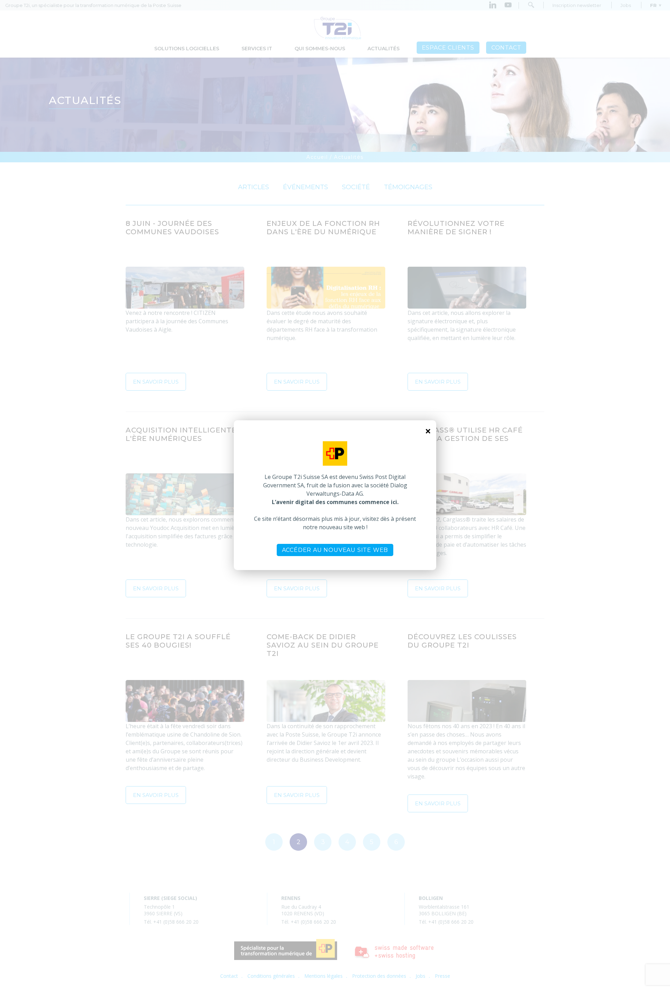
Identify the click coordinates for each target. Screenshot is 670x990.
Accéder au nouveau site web (335, 550)
